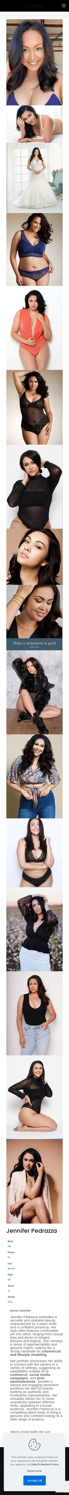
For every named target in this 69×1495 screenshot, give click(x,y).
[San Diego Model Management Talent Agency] (34, 5)
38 (9, 1246)
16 (9, 1257)
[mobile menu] (64, 5)
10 (9, 1291)
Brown (11, 1268)
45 (9, 1279)
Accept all (34, 1480)
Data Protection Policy (45, 1464)
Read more (34, 1471)
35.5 (10, 1302)
